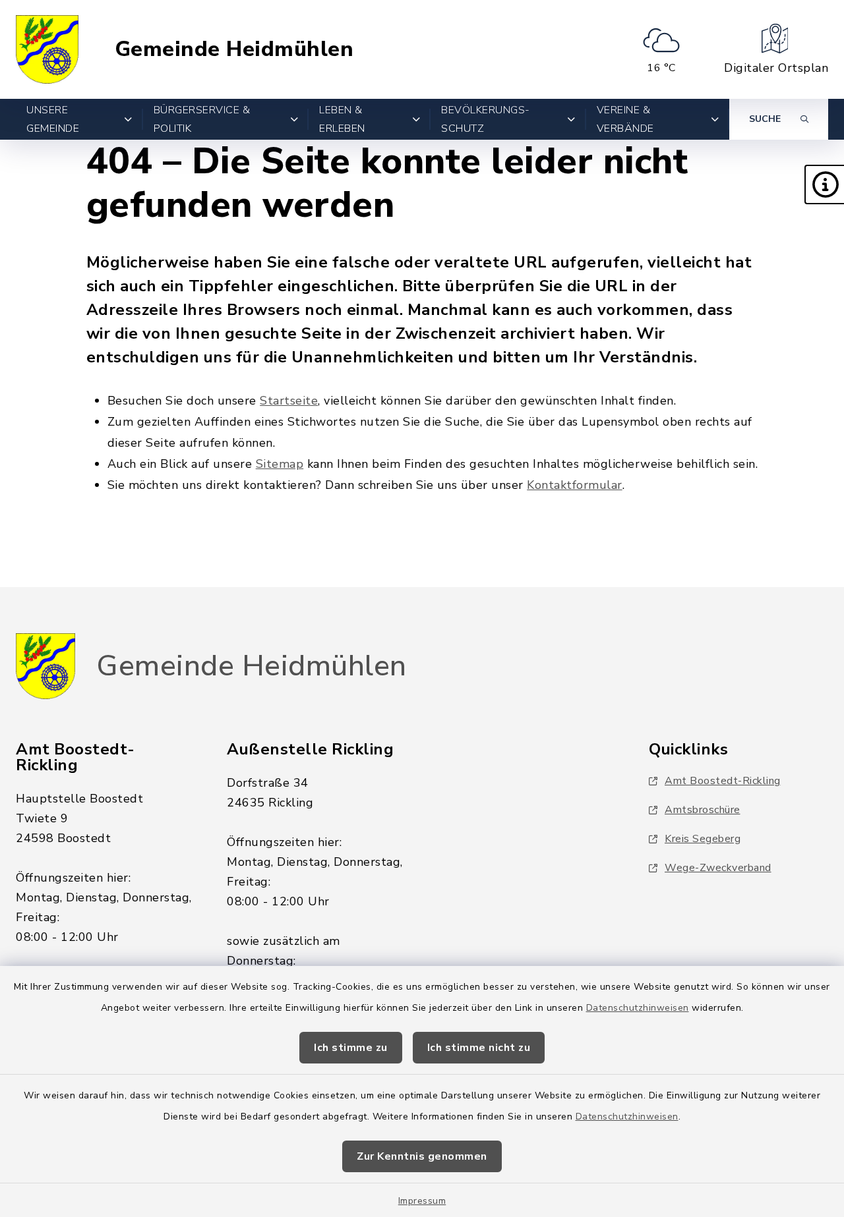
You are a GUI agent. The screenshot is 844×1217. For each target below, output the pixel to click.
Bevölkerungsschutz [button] (485, 119)
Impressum (422, 1201)
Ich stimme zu (351, 1047)
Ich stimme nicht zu (479, 1047)
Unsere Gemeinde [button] (52, 119)
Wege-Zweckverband (718, 868)
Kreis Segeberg (702, 839)
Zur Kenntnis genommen (422, 1156)
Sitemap (280, 464)
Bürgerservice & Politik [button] (202, 119)
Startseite (289, 401)
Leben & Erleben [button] (342, 119)
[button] (824, 184)
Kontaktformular (574, 485)
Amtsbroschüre (702, 810)
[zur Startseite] (47, 49)
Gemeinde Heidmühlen (234, 49)
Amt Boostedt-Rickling (723, 781)
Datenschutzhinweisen (637, 1008)
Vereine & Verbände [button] (625, 119)
